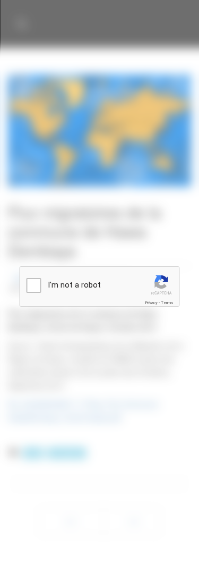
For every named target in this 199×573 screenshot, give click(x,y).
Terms (167, 302)
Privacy (151, 302)
